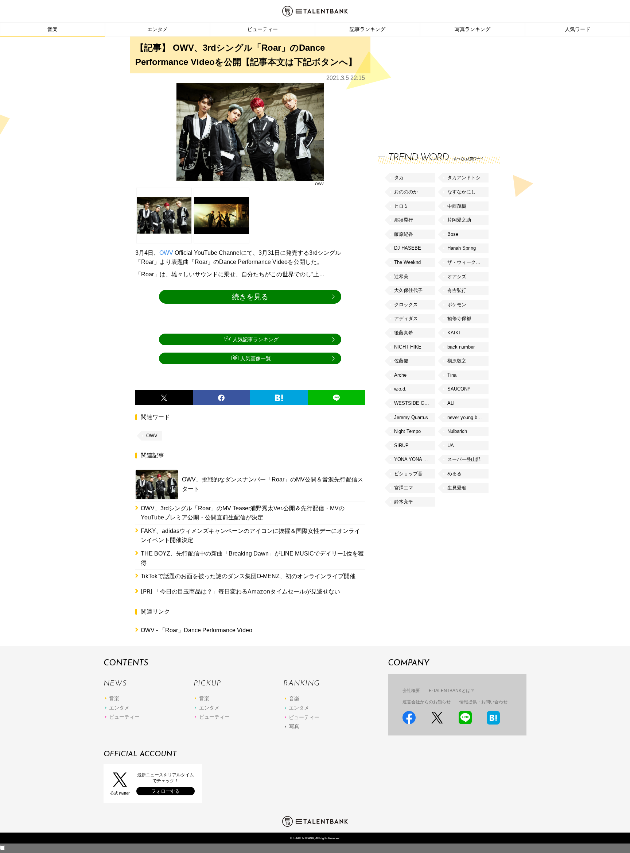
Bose (452, 234)
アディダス (406, 318)
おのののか (406, 192)
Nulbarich (457, 431)
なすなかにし (461, 192)
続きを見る (250, 297)
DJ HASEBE (407, 248)
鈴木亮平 (403, 501)
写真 (294, 726)
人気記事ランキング (256, 339)
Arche (400, 375)
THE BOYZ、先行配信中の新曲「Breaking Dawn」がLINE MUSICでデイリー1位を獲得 (252, 558)
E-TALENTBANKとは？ (452, 690)
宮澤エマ (403, 488)
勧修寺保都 (459, 318)
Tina (451, 375)
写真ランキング (472, 29)
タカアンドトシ (464, 177)
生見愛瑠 (456, 488)
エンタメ (157, 29)
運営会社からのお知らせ (426, 701)
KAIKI (453, 332)
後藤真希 (403, 332)
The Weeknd (407, 262)
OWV (166, 253)
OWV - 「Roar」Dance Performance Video (196, 630)
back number (461, 347)
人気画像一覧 (255, 358)
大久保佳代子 (408, 290)
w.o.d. (400, 389)
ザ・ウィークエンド (467, 262)
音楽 (52, 29)
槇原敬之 (456, 361)
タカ (399, 177)
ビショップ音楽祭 (413, 473)
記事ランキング (367, 29)
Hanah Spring (461, 248)
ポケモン (456, 304)
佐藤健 (401, 361)
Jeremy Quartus (411, 417)
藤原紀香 (403, 234)
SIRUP (401, 445)
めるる (454, 473)
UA (450, 445)
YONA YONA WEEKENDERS (414, 459)
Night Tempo (407, 431)
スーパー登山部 (464, 459)
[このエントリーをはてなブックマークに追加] (279, 397)
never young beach (467, 417)
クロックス (406, 304)
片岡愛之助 (459, 220)
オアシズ (456, 276)
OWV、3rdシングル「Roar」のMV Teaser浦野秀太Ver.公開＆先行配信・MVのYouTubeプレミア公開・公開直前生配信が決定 (243, 513)
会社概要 (411, 690)
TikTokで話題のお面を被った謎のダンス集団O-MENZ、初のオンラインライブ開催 (248, 576)
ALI (451, 403)
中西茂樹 (456, 206)
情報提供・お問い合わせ (483, 701)
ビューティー (262, 29)
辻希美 (401, 276)
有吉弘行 (456, 290)
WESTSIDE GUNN (414, 403)
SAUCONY (459, 389)
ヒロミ (401, 206)
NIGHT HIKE (407, 347)
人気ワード (577, 29)
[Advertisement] (432, 87)
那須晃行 (403, 220)
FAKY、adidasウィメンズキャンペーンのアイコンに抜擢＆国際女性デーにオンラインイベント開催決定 (250, 535)
